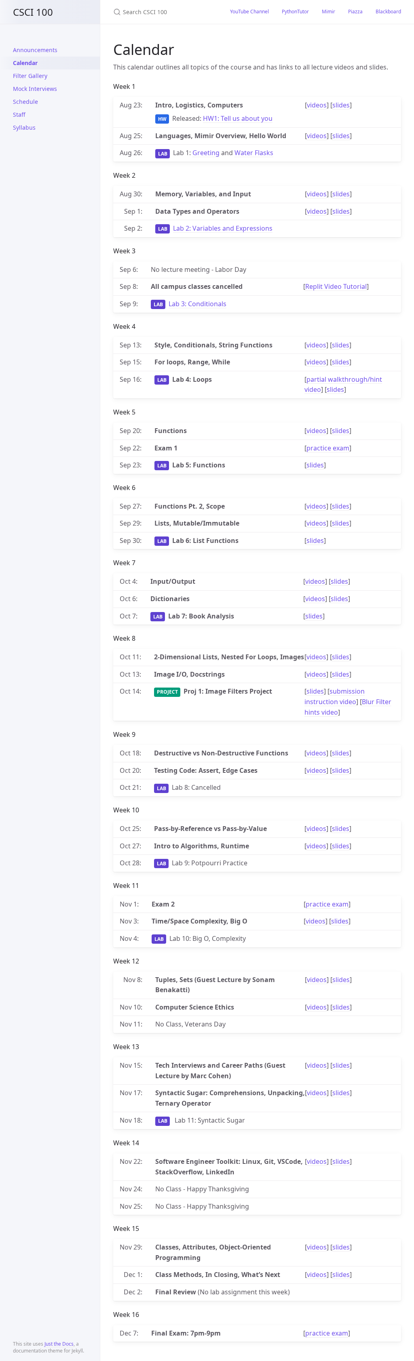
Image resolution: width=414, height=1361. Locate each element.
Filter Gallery (30, 76)
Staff (19, 114)
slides (341, 105)
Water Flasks (253, 152)
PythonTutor (295, 11)
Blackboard (388, 11)
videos (317, 105)
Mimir (328, 11)
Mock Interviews (35, 89)
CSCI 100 (33, 12)
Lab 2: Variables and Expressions (222, 228)
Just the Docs (59, 1343)
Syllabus (24, 127)
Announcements (35, 50)
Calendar (25, 63)
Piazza (355, 11)
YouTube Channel (249, 11)
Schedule (25, 101)
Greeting (206, 152)
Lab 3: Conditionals (197, 303)
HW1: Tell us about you (237, 118)
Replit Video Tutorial (336, 286)
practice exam (327, 448)
